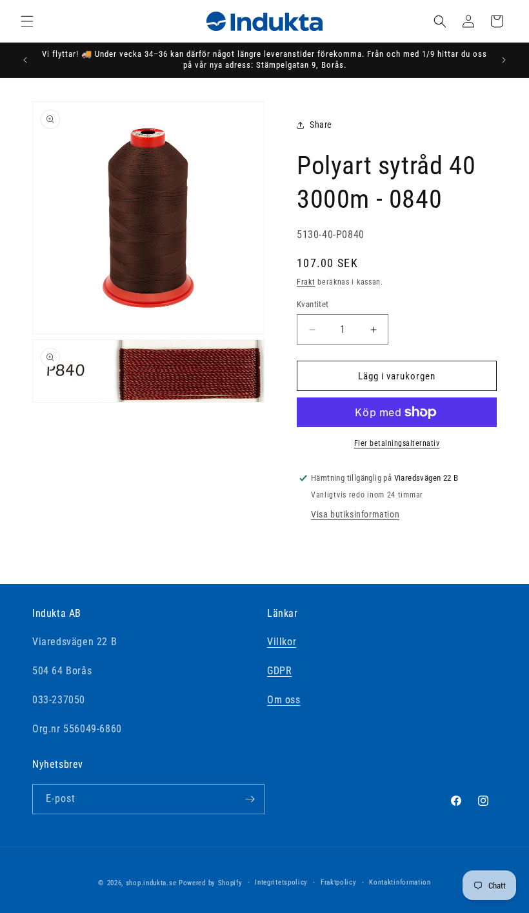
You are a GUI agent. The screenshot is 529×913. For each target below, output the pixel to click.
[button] (27, 21)
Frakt (306, 281)
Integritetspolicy (281, 882)
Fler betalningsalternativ (397, 443)
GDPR (279, 671)
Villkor (281, 642)
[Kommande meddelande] (504, 60)
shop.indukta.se (151, 883)
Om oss (284, 700)
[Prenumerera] (249, 799)
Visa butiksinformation (355, 514)
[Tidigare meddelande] (25, 60)
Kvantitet (313, 304)
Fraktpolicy (339, 882)
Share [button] (321, 124)
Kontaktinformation (400, 882)
